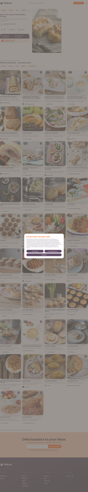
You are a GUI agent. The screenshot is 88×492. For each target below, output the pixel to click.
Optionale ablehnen (53, 251)
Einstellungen (35, 251)
